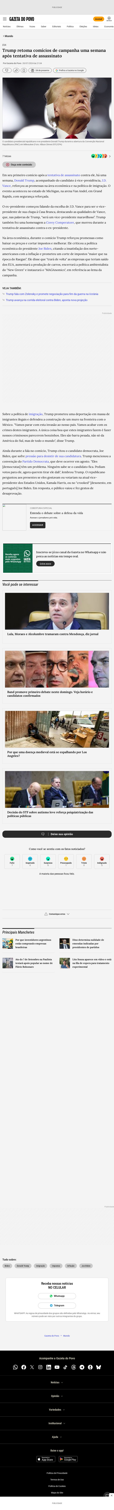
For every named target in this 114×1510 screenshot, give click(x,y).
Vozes (32, 26)
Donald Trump (24, 180)
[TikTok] (65, 1367)
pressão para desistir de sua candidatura (53, 456)
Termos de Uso (57, 1479)
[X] (32, 1367)
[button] (57, 915)
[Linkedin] (48, 1367)
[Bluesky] (98, 1367)
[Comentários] (7, 70)
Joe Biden (45, 248)
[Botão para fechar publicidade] (111, 1495)
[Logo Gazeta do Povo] (22, 19)
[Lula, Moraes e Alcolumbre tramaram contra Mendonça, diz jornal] (57, 611)
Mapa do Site (57, 1492)
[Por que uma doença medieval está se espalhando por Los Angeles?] (57, 729)
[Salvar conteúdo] (24, 70)
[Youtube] (57, 1367)
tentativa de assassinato (64, 175)
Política (70, 26)
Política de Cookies (57, 1486)
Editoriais (56, 26)
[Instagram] (40, 1367)
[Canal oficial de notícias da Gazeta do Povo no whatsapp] (15, 1367)
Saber (43, 26)
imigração (36, 414)
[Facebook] (23, 1367)
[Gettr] (90, 1367)
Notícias (7, 26)
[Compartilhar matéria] (16, 70)
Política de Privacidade (57, 1473)
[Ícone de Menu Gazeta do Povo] (4, 19)
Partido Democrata (35, 461)
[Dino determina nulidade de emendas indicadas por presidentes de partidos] (64, 943)
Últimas (19, 26)
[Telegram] (82, 1367)
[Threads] (73, 1367)
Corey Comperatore (60, 222)
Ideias (95, 26)
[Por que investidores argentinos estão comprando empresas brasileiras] (7, 943)
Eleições (83, 26)
